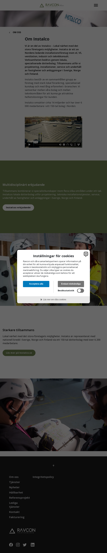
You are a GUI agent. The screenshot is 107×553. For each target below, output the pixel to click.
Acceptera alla (36, 284)
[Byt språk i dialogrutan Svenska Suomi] (85, 254)
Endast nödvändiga (71, 284)
